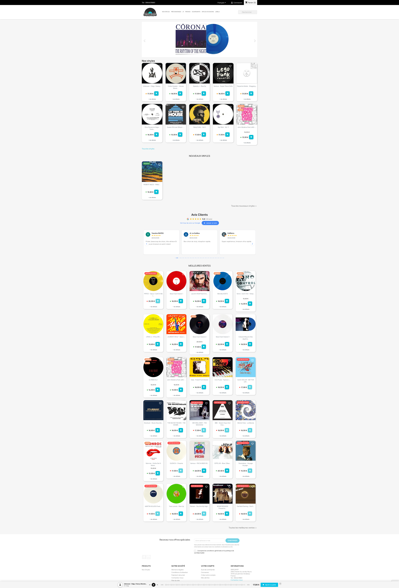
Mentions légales (177, 570)
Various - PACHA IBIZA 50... (199, 463)
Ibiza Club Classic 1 (176, 294)
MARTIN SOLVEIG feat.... (153, 506)
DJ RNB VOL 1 (153, 380)
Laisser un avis (211, 223)
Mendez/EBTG (222, 294)
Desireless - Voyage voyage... (246, 464)
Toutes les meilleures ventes (243, 528)
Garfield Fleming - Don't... (245, 506)
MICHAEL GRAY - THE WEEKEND (199, 424)
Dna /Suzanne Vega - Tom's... (152, 128)
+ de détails (152, 99)
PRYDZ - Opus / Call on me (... (153, 295)
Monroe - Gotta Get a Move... (153, 464)
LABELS (217, 12)
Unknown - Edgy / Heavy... (152, 86)
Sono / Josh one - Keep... (246, 294)
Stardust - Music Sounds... (153, 423)
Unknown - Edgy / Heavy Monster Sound (135, 584)
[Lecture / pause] (153, 585)
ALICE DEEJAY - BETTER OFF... (245, 381)
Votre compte (207, 566)
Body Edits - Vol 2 (199, 127)
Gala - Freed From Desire (199, 380)
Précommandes (176, 12)
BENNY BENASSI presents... (222, 507)
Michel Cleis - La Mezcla (245, 423)
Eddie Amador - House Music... (176, 87)
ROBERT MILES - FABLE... (152, 185)
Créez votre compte (208, 575)
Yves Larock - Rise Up (176, 506)
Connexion (205, 572)
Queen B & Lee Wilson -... (176, 127)
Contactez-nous (177, 578)
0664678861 (150, 2)
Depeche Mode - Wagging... (247, 86)
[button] (150, 39)
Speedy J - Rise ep (199, 86)
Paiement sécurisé (178, 575)
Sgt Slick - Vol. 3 (223, 127)
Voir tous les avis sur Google (190, 223)
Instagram (149, 557)
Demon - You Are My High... (199, 506)
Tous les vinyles (148, 149)
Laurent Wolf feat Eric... (199, 294)
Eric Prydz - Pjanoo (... (222, 380)
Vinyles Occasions (208, 12)
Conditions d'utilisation (179, 572)
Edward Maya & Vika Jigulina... (246, 338)
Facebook (144, 557)
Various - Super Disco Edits (223, 86)
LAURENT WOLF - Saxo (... (176, 337)
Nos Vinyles (166, 12)
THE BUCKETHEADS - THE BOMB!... (176, 424)
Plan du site (175, 580)
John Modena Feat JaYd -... (247, 127)
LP (183, 12)
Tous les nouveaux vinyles (244, 206)
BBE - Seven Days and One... (222, 424)
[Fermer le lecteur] (280, 583)
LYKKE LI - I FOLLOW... (153, 337)
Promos (187, 12)
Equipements (196, 12)
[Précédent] (149, 584)
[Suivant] (157, 584)
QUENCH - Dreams (176, 463)
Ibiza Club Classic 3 (222, 337)
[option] (199, 39)
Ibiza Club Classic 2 (199, 337)
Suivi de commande (208, 570)
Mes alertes (205, 578)
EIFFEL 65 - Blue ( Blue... (222, 463)
